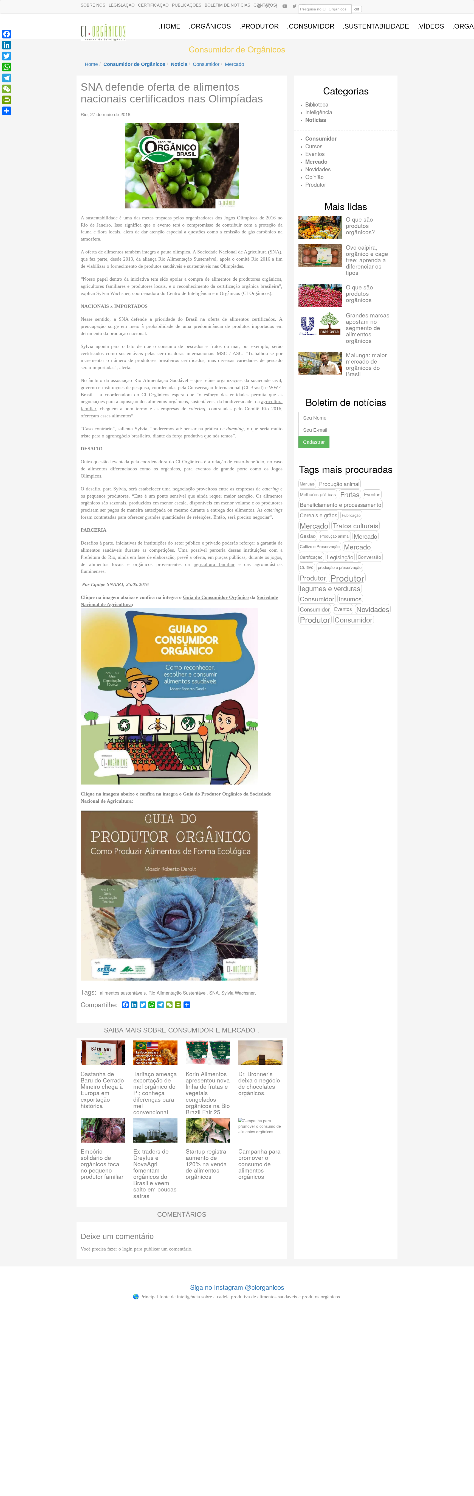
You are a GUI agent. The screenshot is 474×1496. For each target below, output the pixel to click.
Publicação (351, 515)
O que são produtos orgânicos (359, 293)
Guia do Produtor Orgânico (212, 794)
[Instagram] (268, 5)
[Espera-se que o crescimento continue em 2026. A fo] (124, 1365)
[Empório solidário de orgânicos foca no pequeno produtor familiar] (103, 1129)
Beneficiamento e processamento (340, 505)
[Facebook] (276, 5)
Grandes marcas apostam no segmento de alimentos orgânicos (368, 327)
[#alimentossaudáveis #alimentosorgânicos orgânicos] (350, 1329)
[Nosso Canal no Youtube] (285, 5)
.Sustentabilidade (376, 26)
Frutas (350, 494)
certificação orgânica (238, 286)
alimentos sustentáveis (123, 992)
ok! (356, 9)
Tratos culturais (355, 525)
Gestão (308, 535)
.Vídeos (430, 26)
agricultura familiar (214, 564)
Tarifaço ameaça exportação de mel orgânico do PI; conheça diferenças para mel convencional (155, 1093)
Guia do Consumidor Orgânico (216, 597)
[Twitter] (6, 56)
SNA (214, 992)
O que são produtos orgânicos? (360, 225)
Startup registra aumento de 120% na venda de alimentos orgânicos (206, 1163)
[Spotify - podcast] (259, 5)
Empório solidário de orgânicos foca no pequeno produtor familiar (102, 1163)
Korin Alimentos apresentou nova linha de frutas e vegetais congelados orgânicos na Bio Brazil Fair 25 (208, 1093)
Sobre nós (93, 5)
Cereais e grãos (318, 515)
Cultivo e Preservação (320, 546)
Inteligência (318, 112)
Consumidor (206, 64)
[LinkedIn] (6, 45)
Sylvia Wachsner (238, 992)
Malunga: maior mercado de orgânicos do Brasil (366, 364)
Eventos (315, 154)
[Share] (6, 110)
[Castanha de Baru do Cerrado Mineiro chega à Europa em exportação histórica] (103, 1052)
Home (91, 64)
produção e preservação (340, 567)
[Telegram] (6, 77)
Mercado (234, 64)
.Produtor (259, 26)
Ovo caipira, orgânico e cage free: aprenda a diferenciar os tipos (367, 260)
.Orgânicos (210, 26)
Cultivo (307, 567)
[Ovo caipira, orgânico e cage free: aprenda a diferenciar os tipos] (320, 255)
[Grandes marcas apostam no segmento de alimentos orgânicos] (320, 323)
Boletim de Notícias (227, 5)
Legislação (122, 5)
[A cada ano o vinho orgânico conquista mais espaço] (274, 1357)
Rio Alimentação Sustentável (177, 992)
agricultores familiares (103, 286)
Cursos (314, 146)
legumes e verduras (330, 588)
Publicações (186, 5)
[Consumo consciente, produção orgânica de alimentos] (199, 1335)
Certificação (153, 5)
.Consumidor (310, 26)
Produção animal (339, 484)
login (127, 1249)
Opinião (314, 177)
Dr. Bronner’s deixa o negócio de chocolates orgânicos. (259, 1083)
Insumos (350, 598)
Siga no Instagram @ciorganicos (237, 1287)
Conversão (369, 556)
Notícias (315, 120)
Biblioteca (316, 104)
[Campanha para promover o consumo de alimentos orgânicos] (260, 1129)
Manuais (307, 484)
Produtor (315, 184)
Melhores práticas (318, 494)
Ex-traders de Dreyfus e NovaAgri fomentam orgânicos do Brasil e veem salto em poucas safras (155, 1173)
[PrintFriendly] (6, 99)
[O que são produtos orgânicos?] (320, 227)
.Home (169, 26)
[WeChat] (6, 88)
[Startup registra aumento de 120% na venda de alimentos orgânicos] (208, 1129)
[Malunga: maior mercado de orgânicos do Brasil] (320, 363)
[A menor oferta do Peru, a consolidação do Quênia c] (48, 1357)
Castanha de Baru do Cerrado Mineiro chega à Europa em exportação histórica (102, 1089)
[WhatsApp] (6, 67)
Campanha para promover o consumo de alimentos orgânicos (259, 1163)
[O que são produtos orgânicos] (320, 295)
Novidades (318, 169)
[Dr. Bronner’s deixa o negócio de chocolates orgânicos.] (260, 1052)
